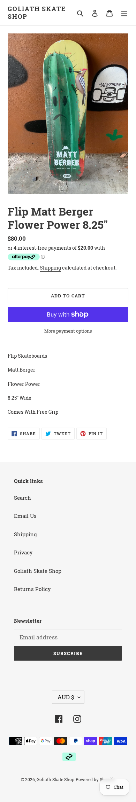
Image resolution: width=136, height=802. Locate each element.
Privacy (23, 552)
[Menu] (124, 12)
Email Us (25, 515)
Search (22, 497)
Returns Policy (32, 588)
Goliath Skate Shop (37, 12)
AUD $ (66, 697)
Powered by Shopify (95, 779)
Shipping (50, 267)
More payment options (68, 331)
